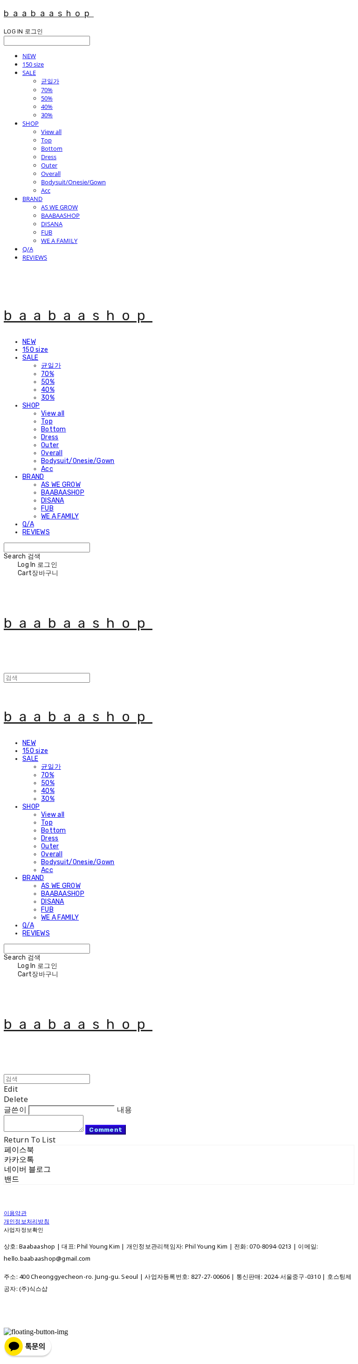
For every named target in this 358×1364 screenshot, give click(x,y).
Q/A (27, 249)
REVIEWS (34, 257)
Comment (105, 1129)
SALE (29, 72)
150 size (33, 64)
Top (46, 140)
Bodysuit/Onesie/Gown (73, 182)
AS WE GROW (59, 207)
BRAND (32, 199)
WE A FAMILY (59, 240)
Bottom (51, 148)
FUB (46, 232)
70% (47, 90)
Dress (48, 157)
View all (51, 132)
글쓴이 (15, 1109)
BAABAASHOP (60, 215)
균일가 (50, 81)
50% (47, 98)
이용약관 (15, 1213)
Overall (51, 173)
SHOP (30, 123)
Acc (45, 190)
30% (47, 115)
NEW (29, 56)
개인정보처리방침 (26, 1221)
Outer (49, 165)
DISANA (51, 224)
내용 (124, 1109)
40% (47, 106)
